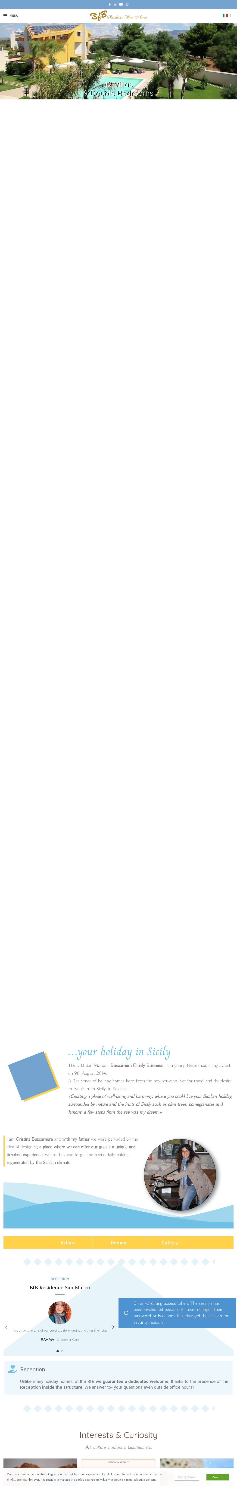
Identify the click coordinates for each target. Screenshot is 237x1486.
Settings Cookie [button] (187, 1477)
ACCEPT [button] (217, 1477)
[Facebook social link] (109, 4)
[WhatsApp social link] (127, 4)
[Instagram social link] (115, 4)
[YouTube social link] (121, 4)
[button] (67, 1242)
